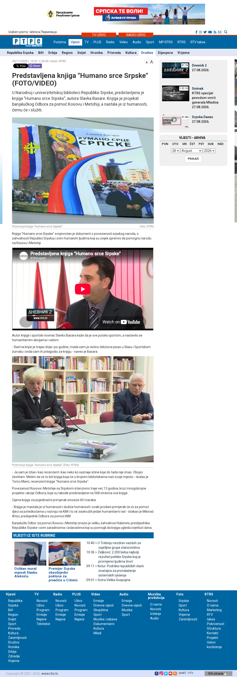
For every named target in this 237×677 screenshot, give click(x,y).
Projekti (212, 638)
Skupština (101, 610)
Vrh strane (216, 673)
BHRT (182, 673)
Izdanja (155, 614)
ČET (192, 144)
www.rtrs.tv (49, 673)
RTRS (182, 42)
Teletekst (43, 624)
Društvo (147, 53)
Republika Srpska (20, 53)
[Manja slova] (147, 61)
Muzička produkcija (156, 596)
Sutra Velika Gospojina (108, 580)
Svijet (81, 53)
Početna (60, 42)
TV (86, 42)
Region (67, 53)
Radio (110, 42)
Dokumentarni (104, 624)
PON (165, 144)
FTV (190, 673)
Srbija (52, 53)
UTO (175, 144)
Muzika (127, 610)
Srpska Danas (202, 117)
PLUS (97, 42)
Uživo (40, 605)
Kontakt (212, 633)
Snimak (197, 88)
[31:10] (175, 70)
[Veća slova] (152, 61)
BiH (41, 53)
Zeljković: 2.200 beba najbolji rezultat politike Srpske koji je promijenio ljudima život (113, 556)
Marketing (214, 610)
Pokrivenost (215, 624)
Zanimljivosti (17, 638)
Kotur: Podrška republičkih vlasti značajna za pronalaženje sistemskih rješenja (115, 570)
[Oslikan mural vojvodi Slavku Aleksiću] (30, 552)
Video (123, 42)
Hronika (96, 53)
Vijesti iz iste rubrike (34, 535)
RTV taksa (197, 42)
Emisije (42, 614)
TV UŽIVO (99, 35)
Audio (137, 42)
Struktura (214, 628)
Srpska (184, 601)
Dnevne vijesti (104, 605)
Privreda (114, 53)
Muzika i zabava (105, 619)
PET (201, 144)
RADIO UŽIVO (136, 35)
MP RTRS (166, 42)
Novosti (42, 601)
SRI (184, 144)
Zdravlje (14, 656)
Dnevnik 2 (199, 65)
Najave (42, 619)
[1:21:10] (175, 93)
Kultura (131, 53)
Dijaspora (165, 53)
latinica (35, 32)
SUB (211, 144)
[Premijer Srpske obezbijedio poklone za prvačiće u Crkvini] (65, 552)
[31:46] (175, 121)
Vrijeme (184, 53)
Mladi (97, 633)
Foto (180, 594)
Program (43, 610)
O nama (156, 604)
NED (221, 144)
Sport (150, 42)
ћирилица (49, 32)
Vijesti (75, 42)
